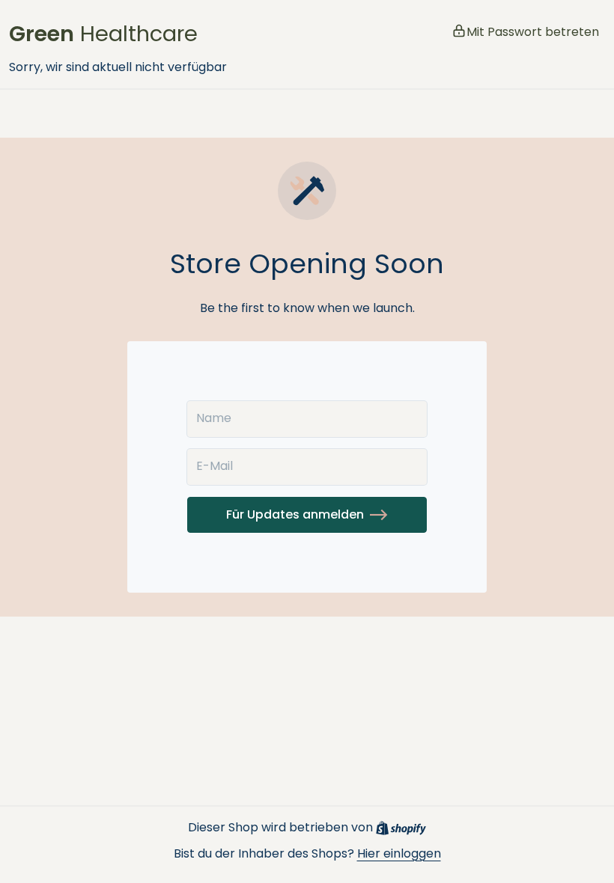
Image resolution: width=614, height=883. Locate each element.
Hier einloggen (399, 853)
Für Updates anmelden (295, 514)
